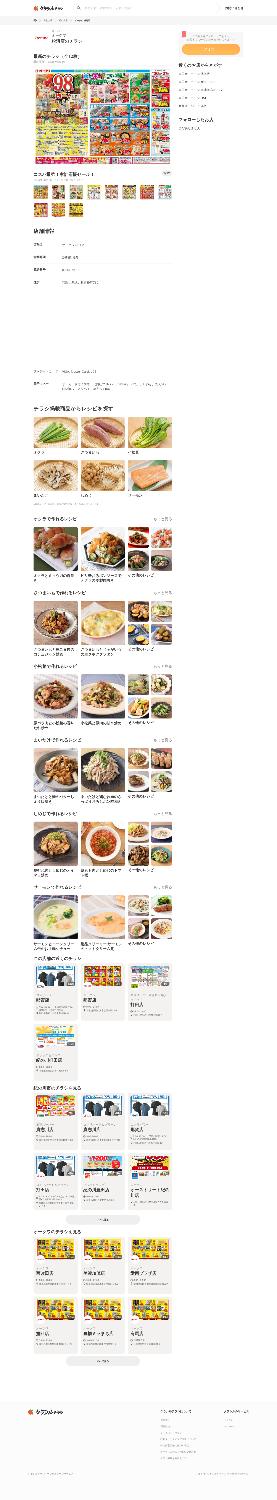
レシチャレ (230, 1426)
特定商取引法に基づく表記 (174, 1445)
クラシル (228, 1420)
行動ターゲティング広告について (178, 1439)
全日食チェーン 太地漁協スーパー (202, 90)
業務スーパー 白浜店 (193, 106)
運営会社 (165, 1420)
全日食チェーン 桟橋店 (194, 74)
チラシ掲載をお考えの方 (173, 1458)
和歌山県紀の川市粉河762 (80, 282)
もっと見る (162, 519)
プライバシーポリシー (172, 1432)
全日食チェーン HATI (193, 98)
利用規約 (165, 1426)
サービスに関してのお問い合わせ (178, 1451)
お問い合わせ (234, 8)
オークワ (59, 35)
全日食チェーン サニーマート (199, 82)
